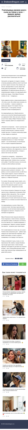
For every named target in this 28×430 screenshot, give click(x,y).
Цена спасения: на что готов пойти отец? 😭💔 (14, 414)
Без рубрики (6, 60)
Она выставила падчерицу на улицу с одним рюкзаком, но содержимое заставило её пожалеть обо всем (14, 293)
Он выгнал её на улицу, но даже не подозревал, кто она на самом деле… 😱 (13, 342)
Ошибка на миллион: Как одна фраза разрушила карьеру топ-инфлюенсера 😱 (13, 366)
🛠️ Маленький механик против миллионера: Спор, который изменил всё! (14, 390)
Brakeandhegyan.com (14, 2)
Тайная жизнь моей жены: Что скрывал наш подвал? (14, 318)
